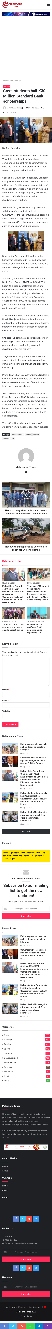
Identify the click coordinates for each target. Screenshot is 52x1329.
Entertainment (10, 1062)
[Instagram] (36, 1219)
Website (6, 711)
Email (5, 700)
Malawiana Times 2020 (26, 1312)
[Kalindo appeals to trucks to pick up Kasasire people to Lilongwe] (10, 748)
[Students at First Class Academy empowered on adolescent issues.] (13, 613)
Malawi (36, 435)
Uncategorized (11, 1058)
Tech (6, 1081)
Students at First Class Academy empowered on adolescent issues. (13, 627)
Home (8, 80)
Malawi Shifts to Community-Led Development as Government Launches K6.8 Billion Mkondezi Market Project (34, 798)
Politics (7, 1044)
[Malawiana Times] (12, 4)
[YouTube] (29, 1219)
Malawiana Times (14, 108)
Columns (8, 1053)
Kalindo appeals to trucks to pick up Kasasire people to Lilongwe (33, 747)
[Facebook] (16, 1219)
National (8, 1039)
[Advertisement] (26, 49)
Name (5, 689)
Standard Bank (8, 438)
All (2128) (26, 831)
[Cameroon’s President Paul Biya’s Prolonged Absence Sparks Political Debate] (10, 761)
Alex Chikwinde (17, 435)
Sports (7, 1049)
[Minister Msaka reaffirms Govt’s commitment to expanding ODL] (38, 613)
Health (7, 1076)
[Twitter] (23, 1219)
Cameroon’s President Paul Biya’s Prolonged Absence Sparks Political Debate (33, 760)
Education (16, 80)
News (6, 1035)
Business (8, 1067)
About (5, 1171)
